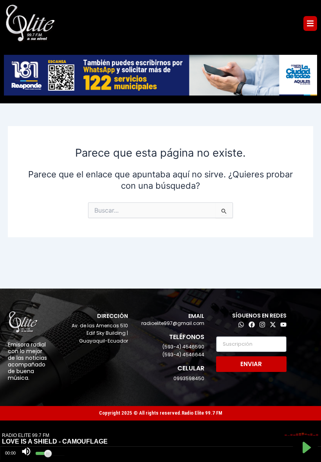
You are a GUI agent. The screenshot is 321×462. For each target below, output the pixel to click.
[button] (310, 23)
